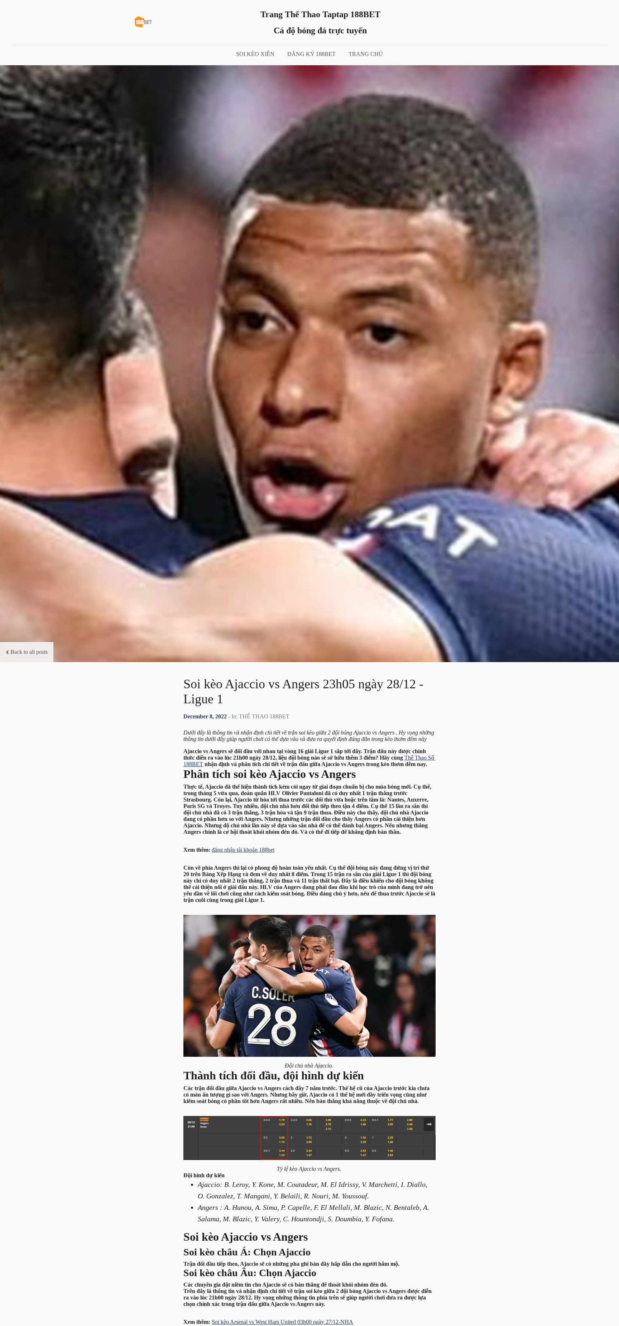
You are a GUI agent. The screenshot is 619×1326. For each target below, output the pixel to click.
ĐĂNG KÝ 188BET (311, 54)
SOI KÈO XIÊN (255, 54)
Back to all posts (29, 652)
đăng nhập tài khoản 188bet (243, 850)
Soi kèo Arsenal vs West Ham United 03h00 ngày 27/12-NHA (282, 1322)
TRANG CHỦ (366, 54)
